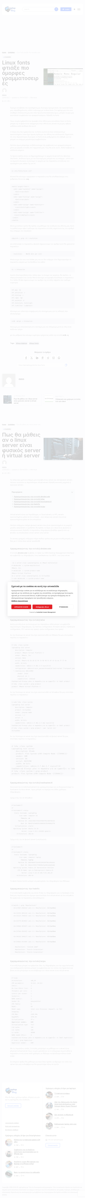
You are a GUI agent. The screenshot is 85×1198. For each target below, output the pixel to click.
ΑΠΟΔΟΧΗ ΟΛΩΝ (21, 607)
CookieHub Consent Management (46, 612)
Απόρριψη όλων (42, 607)
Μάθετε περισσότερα (19, 601)
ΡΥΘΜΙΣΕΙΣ (63, 607)
